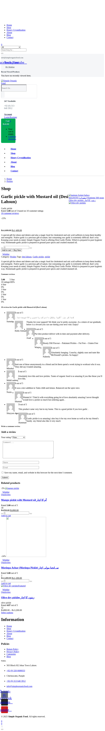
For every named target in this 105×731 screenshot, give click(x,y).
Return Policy (12, 649)
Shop (9, 27)
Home (9, 25)
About (9, 32)
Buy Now (17, 250)
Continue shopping (12, 137)
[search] (3, 95)
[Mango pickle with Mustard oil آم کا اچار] (12, 488)
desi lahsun (27, 257)
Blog (9, 35)
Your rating (6, 437)
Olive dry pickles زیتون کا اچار (17, 597)
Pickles (10, 181)
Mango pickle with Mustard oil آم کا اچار (24, 500)
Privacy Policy (13, 651)
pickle (47, 257)
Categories (11, 654)
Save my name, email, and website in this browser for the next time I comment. (38, 472)
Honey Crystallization (16, 30)
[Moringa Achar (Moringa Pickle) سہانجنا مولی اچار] (26, 556)
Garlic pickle (38, 257)
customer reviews (10, 213)
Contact (10, 37)
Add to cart (6, 250)
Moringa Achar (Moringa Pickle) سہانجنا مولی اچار (30, 567)
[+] (31, 513)
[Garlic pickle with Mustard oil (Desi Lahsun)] (2, 216)
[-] (2, 513)
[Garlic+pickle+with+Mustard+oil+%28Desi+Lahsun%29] (3, 216)
